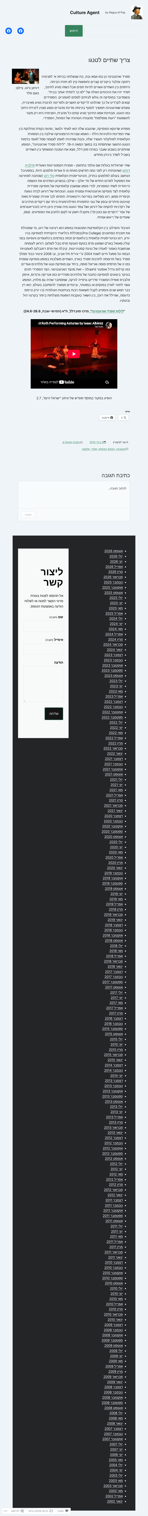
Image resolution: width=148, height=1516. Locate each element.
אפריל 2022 (114, 738)
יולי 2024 (116, 618)
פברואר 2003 (113, 1486)
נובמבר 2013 (113, 1086)
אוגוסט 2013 (114, 1101)
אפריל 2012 (114, 1179)
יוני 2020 (116, 847)
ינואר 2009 (115, 1382)
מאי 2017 (116, 1003)
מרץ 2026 (115, 572)
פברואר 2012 (113, 1190)
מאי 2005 (116, 1460)
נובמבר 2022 (113, 707)
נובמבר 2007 (113, 1434)
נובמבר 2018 (113, 930)
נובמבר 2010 (113, 1267)
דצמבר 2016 (114, 1018)
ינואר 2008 (115, 1423)
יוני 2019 (116, 894)
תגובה (28, 514)
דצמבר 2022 (113, 701)
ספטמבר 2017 (112, 982)
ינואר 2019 (115, 920)
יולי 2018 (116, 946)
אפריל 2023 (114, 696)
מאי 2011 (116, 1236)
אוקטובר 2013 (113, 1091)
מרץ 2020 (115, 862)
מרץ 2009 (115, 1371)
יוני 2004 (116, 1470)
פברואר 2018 (113, 961)
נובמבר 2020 (113, 821)
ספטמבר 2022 (112, 717)
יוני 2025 (116, 603)
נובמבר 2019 (113, 873)
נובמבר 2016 (113, 1024)
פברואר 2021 (113, 805)
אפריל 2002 (114, 1496)
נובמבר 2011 (114, 1205)
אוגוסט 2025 (113, 593)
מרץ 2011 (116, 1247)
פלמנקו (86, 448)
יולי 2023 (116, 681)
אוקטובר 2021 (113, 769)
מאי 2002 (116, 1491)
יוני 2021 (116, 785)
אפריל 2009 (114, 1366)
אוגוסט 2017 (114, 987)
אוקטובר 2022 (112, 712)
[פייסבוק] (20, 31)
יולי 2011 (116, 1226)
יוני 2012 (116, 1169)
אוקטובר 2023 (112, 665)
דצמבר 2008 (113, 1387)
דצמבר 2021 (114, 759)
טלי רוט (49, 176)
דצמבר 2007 (114, 1429)
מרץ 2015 (116, 1049)
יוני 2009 (116, 1356)
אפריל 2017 (114, 1008)
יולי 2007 (116, 1444)
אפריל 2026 (114, 567)
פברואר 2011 (114, 1252)
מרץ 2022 (115, 743)
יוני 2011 (117, 1231)
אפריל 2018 (114, 956)
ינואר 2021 (115, 811)
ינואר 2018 (115, 966)
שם (56, 617)
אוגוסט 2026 (113, 551)
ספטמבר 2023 (112, 670)
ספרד (94, 448)
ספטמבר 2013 (112, 1096)
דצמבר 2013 (114, 1080)
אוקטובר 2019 (113, 878)
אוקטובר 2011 (113, 1210)
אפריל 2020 (114, 857)
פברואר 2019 (113, 914)
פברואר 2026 (113, 577)
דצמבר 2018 (114, 925)
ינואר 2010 (115, 1319)
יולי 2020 (116, 842)
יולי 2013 (116, 1106)
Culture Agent (84, 12)
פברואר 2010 (113, 1314)
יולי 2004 (116, 1465)
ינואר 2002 (115, 1501)
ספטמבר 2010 (112, 1278)
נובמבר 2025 (113, 582)
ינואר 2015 (115, 1060)
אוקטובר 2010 (113, 1273)
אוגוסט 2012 (114, 1158)
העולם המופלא (107, 448)
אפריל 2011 (114, 1242)
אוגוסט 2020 (113, 837)
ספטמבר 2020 (112, 831)
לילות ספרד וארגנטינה (107, 311)
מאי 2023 (116, 691)
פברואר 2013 (113, 1127)
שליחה (53, 714)
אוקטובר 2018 (113, 935)
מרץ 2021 (116, 800)
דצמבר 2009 (113, 1325)
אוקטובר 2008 (112, 1397)
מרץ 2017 (116, 1013)
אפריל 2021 (114, 795)
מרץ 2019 (116, 909)
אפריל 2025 (114, 613)
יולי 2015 (116, 1039)
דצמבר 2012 (114, 1138)
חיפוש (74, 31)
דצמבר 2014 (114, 1065)
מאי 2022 (116, 733)
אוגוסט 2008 (113, 1408)
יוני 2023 (116, 686)
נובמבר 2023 (113, 660)
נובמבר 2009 (113, 1330)
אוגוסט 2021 (114, 774)
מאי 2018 (116, 951)
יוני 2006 (116, 1454)
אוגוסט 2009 (113, 1345)
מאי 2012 (116, 1174)
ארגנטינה (121, 448)
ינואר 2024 (115, 650)
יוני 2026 (116, 561)
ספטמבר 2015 (112, 1029)
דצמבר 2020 (113, 816)
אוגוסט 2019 (114, 888)
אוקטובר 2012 (113, 1148)
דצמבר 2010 (114, 1262)
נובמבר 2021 (113, 764)
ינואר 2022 (115, 753)
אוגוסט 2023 (113, 675)
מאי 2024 (116, 629)
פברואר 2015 (113, 1055)
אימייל (54, 640)
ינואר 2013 (115, 1132)
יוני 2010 (116, 1293)
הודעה (58, 662)
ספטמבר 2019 (112, 883)
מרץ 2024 (115, 639)
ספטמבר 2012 (112, 1153)
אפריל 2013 (114, 1117)
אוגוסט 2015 (114, 1034)
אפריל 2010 (114, 1304)
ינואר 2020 (115, 868)
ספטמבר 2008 (112, 1403)
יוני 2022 (116, 727)
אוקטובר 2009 (112, 1335)
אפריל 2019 (114, 904)
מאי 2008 (116, 1418)
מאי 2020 (116, 852)
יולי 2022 (116, 722)
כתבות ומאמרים (71, 442)
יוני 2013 (116, 1112)
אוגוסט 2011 (114, 1221)
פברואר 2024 (113, 644)
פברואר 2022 (113, 748)
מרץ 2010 (116, 1309)
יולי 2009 (116, 1351)
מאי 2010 (116, 1299)
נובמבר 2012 (113, 1143)
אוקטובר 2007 (112, 1439)
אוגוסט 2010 (114, 1283)
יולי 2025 (116, 598)
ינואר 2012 (115, 1195)
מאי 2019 (116, 899)
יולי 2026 (116, 556)
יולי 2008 (116, 1413)
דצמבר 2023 (113, 655)
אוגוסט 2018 (114, 940)
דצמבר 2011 (114, 1200)
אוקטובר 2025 (112, 587)
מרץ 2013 (116, 1122)
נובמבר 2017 (114, 977)
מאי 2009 (116, 1361)
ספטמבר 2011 (113, 1216)
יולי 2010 (116, 1288)
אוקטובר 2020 (112, 826)
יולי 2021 (116, 779)
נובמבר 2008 (113, 1392)
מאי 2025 (116, 608)
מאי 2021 (116, 790)
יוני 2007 (116, 1449)
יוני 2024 (116, 624)
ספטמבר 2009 (112, 1340)
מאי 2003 (116, 1480)
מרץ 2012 (116, 1184)
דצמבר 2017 (114, 972)
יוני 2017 (117, 998)
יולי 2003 (116, 1475)
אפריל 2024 (114, 634)
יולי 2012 (116, 1164)
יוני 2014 (116, 1075)
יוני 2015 (116, 1044)
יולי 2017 (116, 992)
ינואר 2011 (115, 1257)
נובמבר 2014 (113, 1070)
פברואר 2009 (113, 1377)
